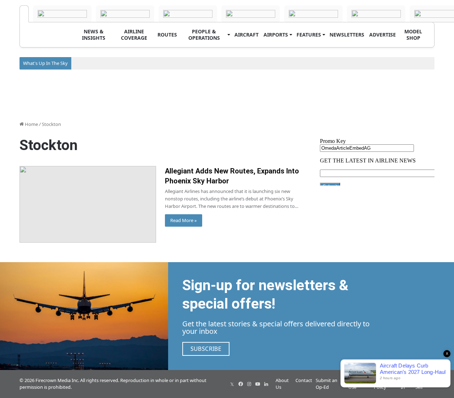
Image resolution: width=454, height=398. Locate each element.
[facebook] (240, 384)
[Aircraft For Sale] (188, 13)
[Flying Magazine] (62, 13)
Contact (303, 380)
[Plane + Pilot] (376, 13)
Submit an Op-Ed (326, 384)
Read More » (183, 220)
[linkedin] (266, 384)
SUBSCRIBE (206, 349)
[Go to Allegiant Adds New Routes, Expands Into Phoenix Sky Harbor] (88, 204)
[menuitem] (94, 34)
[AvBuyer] (250, 13)
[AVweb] (125, 13)
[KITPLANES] (313, 13)
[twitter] (232, 384)
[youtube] (257, 384)
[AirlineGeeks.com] (24, 13)
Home (31, 124)
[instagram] (249, 384)
